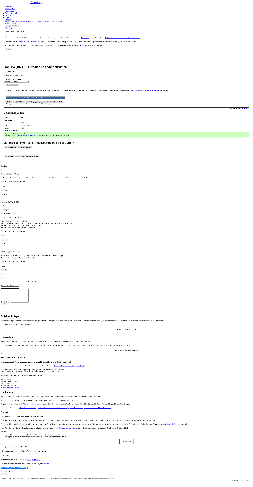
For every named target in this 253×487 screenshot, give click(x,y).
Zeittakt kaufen (10, 24)
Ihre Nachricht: (5, 302)
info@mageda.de (13, 388)
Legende (8, 17)
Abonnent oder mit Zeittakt (26, 135)
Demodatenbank (11, 13)
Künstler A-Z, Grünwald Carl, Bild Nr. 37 (69, 366)
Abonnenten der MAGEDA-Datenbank (145, 90)
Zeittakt (46, 464)
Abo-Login (9, 28)
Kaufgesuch (9, 11)
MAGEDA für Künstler (54, 21)
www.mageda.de (243, 108)
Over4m (35, 2)
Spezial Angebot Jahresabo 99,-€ (14, 468)
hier (80, 45)
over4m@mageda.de (168, 424)
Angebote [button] (8, 20)
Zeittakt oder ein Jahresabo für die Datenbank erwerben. (122, 38)
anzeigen (50, 104)
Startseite (8, 7)
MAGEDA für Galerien (39, 21)
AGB (14, 181)
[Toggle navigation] (41, 3)
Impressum (235, 480)
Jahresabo (20, 21)
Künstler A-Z (10, 9)
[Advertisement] (126, 57)
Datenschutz (248, 480)
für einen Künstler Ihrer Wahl (29, 42)
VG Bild (26, 478)
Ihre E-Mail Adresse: (7, 285)
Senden (4, 304)
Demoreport (9, 15)
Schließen (8, 49)
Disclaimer (242, 480)
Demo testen (85, 38)
